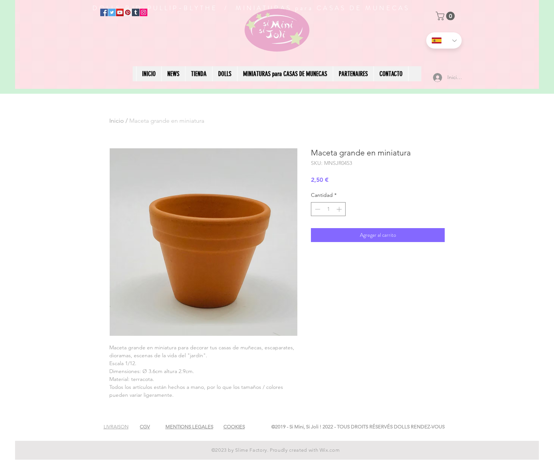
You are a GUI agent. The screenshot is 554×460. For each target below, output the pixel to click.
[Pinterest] (128, 12)
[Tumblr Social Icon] (135, 12)
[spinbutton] (328, 209)
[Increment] (339, 209)
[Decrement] (316, 209)
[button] (446, 16)
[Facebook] (104, 12)
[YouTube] (120, 12)
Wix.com (330, 450)
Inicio (116, 120)
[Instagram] (143, 12)
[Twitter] (112, 12)
